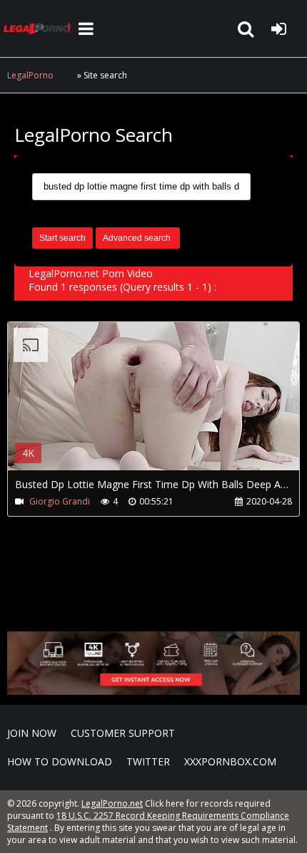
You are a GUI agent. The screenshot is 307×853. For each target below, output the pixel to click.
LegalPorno (30, 75)
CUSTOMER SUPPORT (123, 733)
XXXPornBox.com (230, 761)
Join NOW (31, 733)
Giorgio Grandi (59, 501)
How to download (59, 761)
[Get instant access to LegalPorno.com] (153, 691)
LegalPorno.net (39, 28)
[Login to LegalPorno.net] (278, 28)
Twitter (148, 761)
